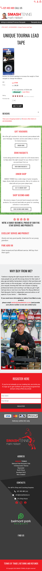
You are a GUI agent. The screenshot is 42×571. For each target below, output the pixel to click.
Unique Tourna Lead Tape (25, 27)
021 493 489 (7, 8)
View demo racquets (21, 167)
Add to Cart (17, 106)
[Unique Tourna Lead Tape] (9, 75)
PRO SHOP (5, 27)
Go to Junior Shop (21, 188)
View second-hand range (21, 209)
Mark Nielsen (22, 294)
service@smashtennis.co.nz (21, 302)
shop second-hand (21, 195)
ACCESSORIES (13, 27)
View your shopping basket (11, 119)
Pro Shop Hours (22, 499)
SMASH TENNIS (20, 568)
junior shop (21, 174)
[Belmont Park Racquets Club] (21, 529)
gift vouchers (21, 131)
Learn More (25, 92)
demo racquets (21, 152)
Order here (21, 145)
